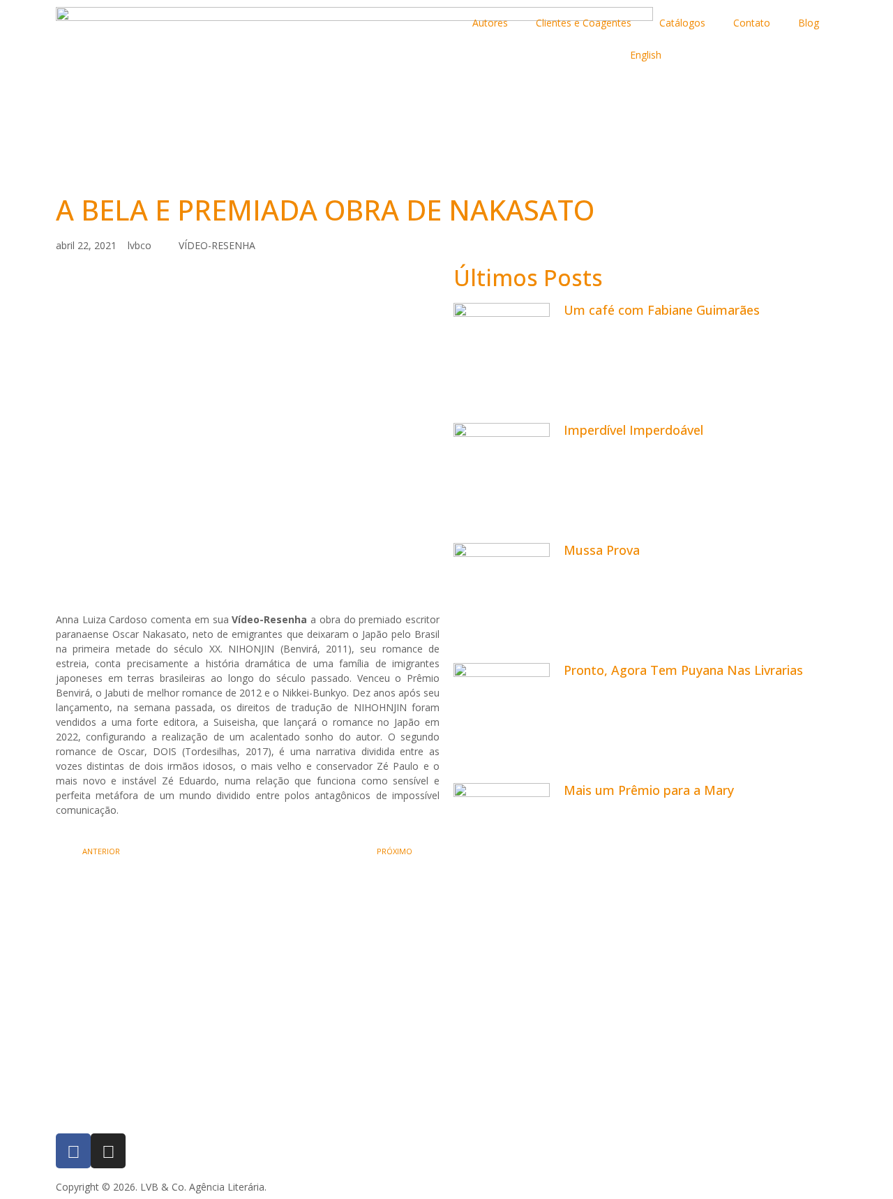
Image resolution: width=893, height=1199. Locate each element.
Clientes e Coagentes (583, 22)
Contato (751, 22)
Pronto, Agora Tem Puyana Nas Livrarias (683, 670)
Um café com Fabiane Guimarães (662, 309)
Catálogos (682, 22)
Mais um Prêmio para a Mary (649, 790)
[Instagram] (108, 1150)
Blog (808, 22)
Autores (490, 22)
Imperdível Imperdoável (633, 430)
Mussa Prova (602, 550)
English (645, 54)
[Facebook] (73, 1150)
